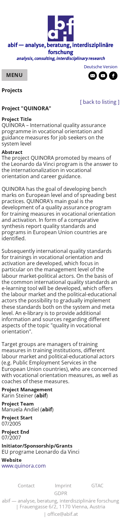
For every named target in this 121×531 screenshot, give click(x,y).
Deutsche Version (100, 67)
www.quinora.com (24, 465)
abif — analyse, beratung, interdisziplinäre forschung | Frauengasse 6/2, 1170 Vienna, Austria (60, 503)
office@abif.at (62, 514)
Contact (26, 486)
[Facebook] (113, 75)
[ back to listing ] (99, 102)
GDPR (60, 493)
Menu (14, 75)
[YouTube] (103, 75)
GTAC (97, 486)
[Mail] (92, 75)
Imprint (63, 486)
